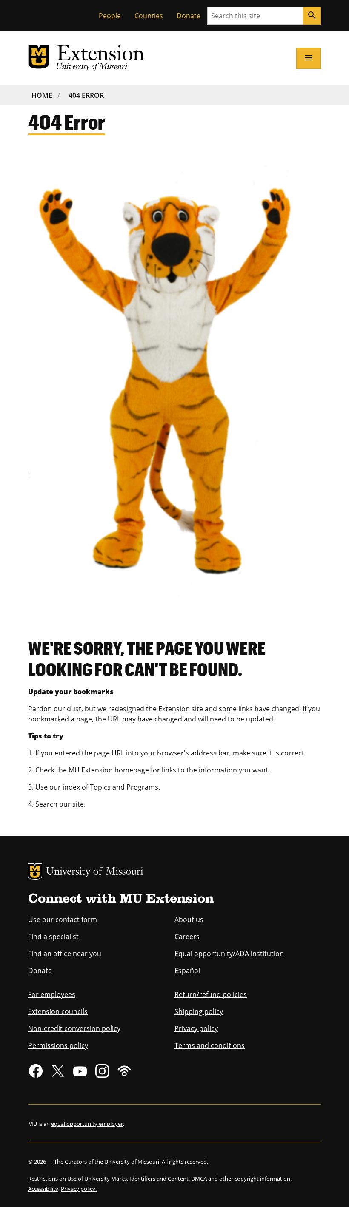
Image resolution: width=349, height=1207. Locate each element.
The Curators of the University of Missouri (106, 1161)
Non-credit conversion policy (74, 1028)
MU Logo (35, 871)
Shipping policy (198, 1011)
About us (188, 919)
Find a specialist (53, 936)
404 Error (86, 95)
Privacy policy (196, 1028)
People (110, 15)
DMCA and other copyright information (240, 1178)
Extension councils (58, 1011)
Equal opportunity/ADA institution (229, 953)
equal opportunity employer (87, 1123)
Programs (142, 787)
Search (46, 804)
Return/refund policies (210, 994)
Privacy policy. (79, 1189)
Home (41, 95)
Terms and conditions (209, 1045)
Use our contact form (62, 919)
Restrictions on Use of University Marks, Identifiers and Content (108, 1178)
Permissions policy (58, 1045)
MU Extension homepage (109, 770)
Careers (187, 936)
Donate (188, 15)
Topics (100, 787)
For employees (51, 994)
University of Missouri (94, 872)
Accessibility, (44, 1189)
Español (187, 970)
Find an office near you (64, 953)
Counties (148, 15)
